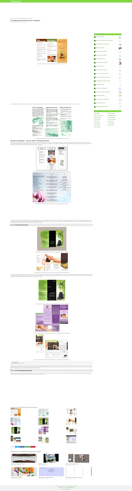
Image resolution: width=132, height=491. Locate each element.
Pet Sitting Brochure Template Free (16, 477)
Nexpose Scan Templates (100, 47)
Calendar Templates (97, 117)
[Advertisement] (41, 10)
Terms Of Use (63, 486)
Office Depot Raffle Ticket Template (102, 106)
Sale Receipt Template (100, 66)
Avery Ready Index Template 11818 (102, 62)
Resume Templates (97, 126)
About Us (67, 486)
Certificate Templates (111, 117)
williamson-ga (15, 1)
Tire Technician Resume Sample (101, 69)
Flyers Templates (110, 121)
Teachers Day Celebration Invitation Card (103, 91)
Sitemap (57, 486)
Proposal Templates (111, 123)
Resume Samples (110, 125)
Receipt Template (97, 125)
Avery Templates (97, 113)
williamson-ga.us (31, 373)
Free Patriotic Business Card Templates (102, 44)
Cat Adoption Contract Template (101, 88)
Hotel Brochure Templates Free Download (18, 463)
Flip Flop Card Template (100, 84)
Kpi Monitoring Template (100, 95)
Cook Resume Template (100, 36)
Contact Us (70, 486)
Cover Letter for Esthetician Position (102, 73)
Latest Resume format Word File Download (103, 77)
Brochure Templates (14, 22)
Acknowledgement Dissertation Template (103, 80)
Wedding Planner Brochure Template (72, 463)
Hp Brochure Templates (42, 463)
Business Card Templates (98, 115)
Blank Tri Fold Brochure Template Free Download (74, 477)
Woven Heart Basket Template (101, 55)
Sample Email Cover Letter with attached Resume (104, 40)
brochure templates (25, 365)
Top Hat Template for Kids (100, 102)
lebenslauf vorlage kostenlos (66, 489)
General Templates (97, 123)
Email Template (96, 121)
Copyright (59, 486)
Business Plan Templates (112, 115)
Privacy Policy (75, 486)
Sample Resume (71, 487)
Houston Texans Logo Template (101, 51)
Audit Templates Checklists (100, 58)
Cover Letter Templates (112, 119)
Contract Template (97, 119)
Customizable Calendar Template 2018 (102, 99)
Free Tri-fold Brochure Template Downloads (45, 477)
